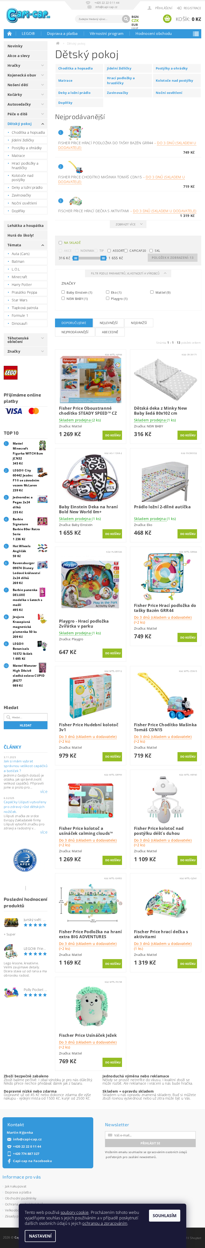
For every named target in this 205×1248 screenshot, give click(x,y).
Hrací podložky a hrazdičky (25, 165)
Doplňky (18, 210)
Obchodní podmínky (20, 1198)
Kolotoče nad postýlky (22, 177)
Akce (68, 251)
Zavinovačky (21, 195)
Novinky (15, 46)
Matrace (18, 155)
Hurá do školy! (21, 235)
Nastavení (40, 1236)
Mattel (162, 292)
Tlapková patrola (25, 307)
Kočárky (15, 94)
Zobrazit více (126, 224)
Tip (102, 251)
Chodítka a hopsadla (28, 132)
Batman (18, 261)
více (44, 791)
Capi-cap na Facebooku (32, 1161)
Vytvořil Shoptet (189, 1238)
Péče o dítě (18, 114)
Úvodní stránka (10, 33)
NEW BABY (77, 298)
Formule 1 (20, 315)
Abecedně (110, 332)
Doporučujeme (74, 323)
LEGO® (28, 33)
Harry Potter (22, 284)
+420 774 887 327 (26, 1154)
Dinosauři (19, 323)
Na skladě (72, 243)
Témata (14, 245)
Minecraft (19, 276)
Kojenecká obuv (22, 75)
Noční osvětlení (24, 203)
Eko (116, 292)
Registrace (192, 8)
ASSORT (118, 251)
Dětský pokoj (20, 123)
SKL (157, 251)
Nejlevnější (109, 323)
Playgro (119, 298)
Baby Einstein (79, 292)
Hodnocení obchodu (154, 33)
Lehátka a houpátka (26, 225)
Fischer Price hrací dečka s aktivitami (127, 210)
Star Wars (20, 300)
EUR (135, 24)
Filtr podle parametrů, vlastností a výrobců (125, 273)
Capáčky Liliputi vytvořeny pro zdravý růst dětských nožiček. (25, 807)
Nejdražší (139, 323)
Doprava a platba (62, 33)
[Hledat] (126, 19)
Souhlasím (164, 1215)
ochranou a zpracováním (104, 1223)
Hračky (14, 65)
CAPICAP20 (138, 251)
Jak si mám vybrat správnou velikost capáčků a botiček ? (26, 766)
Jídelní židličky (23, 140)
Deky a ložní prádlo (27, 187)
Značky (14, 351)
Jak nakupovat (15, 1186)
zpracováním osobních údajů (167, 1152)
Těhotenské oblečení (18, 340)
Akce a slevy (19, 55)
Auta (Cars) (21, 253)
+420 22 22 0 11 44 (27, 1146)
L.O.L (16, 269)
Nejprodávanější (75, 332)
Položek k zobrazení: (173, 258)
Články (12, 747)
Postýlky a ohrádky (27, 147)
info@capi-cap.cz (27, 1139)
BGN (135, 16)
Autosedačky (19, 104)
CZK (135, 20)
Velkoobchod (15, 1210)
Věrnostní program (107, 33)
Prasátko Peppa (24, 292)
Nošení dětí (18, 84)
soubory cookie (74, 1212)
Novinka (87, 251)
